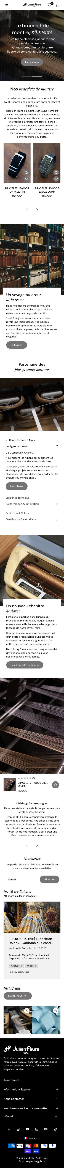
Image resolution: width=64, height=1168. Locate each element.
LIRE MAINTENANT (19, 972)
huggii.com (40, 1161)
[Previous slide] (27, 210)
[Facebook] (9, 1129)
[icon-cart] (56, 5)
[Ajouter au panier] (26, 179)
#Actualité (16, 965)
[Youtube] (27, 1129)
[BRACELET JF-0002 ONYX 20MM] (17, 163)
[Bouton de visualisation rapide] (26, 172)
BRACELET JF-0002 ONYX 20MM (17, 190)
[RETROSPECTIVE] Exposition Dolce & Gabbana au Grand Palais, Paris (30, 941)
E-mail (9, 1116)
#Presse (31, 965)
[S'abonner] (56, 1116)
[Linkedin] (37, 1129)
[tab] (27, 76)
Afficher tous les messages (19, 895)
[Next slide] (37, 210)
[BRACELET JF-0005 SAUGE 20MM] (46, 163)
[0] (49, 5)
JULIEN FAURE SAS (36, 1157)
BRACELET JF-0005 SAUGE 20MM (47, 190)
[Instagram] (18, 1129)
